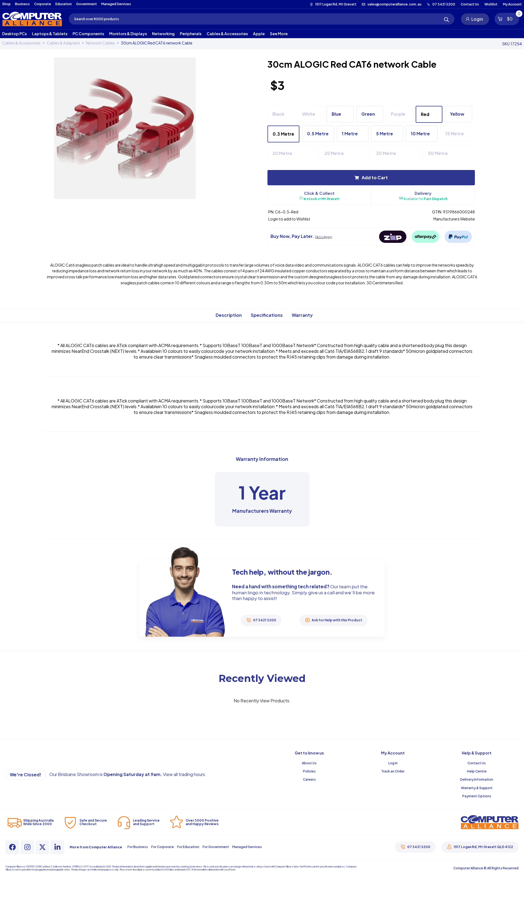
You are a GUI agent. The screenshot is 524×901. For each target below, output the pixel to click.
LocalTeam (230, 869)
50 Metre (438, 153)
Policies (309, 771)
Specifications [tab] (267, 315)
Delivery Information (476, 779)
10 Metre (420, 133)
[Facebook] (12, 847)
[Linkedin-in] (57, 847)
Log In (393, 763)
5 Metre (384, 133)
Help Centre (477, 771)
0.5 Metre (318, 133)
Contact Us (477, 763)
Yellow (457, 114)
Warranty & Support (477, 788)
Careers (309, 779)
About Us (309, 763)
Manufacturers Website (454, 218)
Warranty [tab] (302, 315)
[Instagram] (27, 847)
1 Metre (350, 133)
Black (278, 114)
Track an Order (392, 771)
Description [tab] (229, 315)
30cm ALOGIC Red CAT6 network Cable (156, 42)
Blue (336, 114)
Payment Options (476, 796)
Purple (398, 114)
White (308, 114)
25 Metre (334, 153)
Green (368, 114)
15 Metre (454, 133)
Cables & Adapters (63, 42)
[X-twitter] (42, 847)
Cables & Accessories (21, 42)
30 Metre (386, 153)
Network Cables (100, 42)
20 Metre (282, 153)
